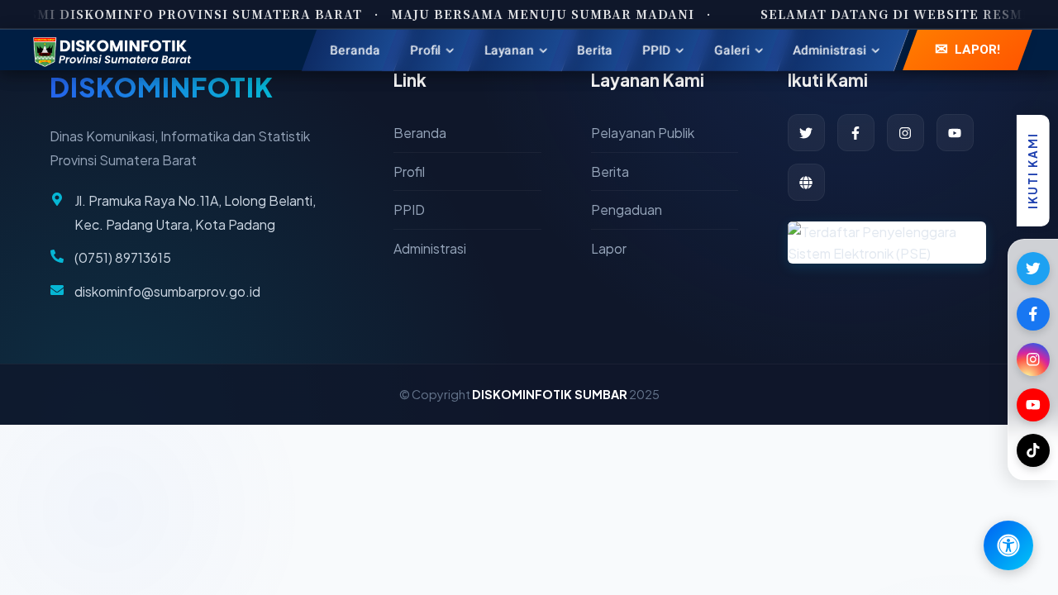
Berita (610, 171)
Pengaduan (626, 209)
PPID (409, 209)
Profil (409, 171)
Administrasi (429, 248)
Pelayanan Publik (642, 132)
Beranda (419, 132)
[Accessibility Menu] (1008, 545)
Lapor (609, 248)
